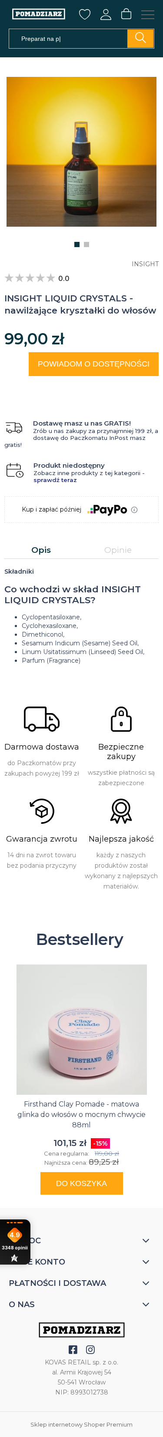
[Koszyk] (126, 14)
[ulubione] (84, 17)
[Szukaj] (140, 39)
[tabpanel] (81, 616)
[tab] (41, 550)
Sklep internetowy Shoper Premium (81, 1424)
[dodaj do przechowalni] (144, 386)
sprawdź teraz (55, 479)
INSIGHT (145, 264)
